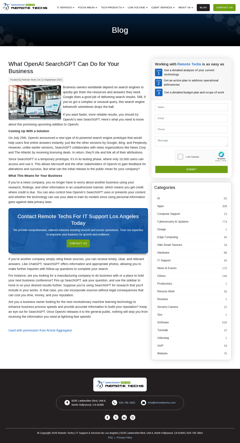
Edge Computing (167, 237)
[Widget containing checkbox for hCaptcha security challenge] (201, 156)
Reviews (162, 299)
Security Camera (167, 306)
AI (158, 198)
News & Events (167, 268)
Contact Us (78, 243)
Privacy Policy (124, 437)
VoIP (160, 345)
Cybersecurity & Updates (173, 221)
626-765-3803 (127, 402)
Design (161, 229)
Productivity (164, 283)
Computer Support (168, 213)
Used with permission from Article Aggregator (40, 330)
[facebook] (107, 417)
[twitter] (116, 417)
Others (161, 275)
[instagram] (133, 417)
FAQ (110, 437)
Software (163, 322)
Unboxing (163, 337)
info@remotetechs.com (162, 402)
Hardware (163, 252)
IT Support (164, 260)
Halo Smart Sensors (169, 244)
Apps (160, 206)
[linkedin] (124, 417)
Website (162, 353)
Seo (159, 314)
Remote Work (166, 291)
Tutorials (162, 330)
